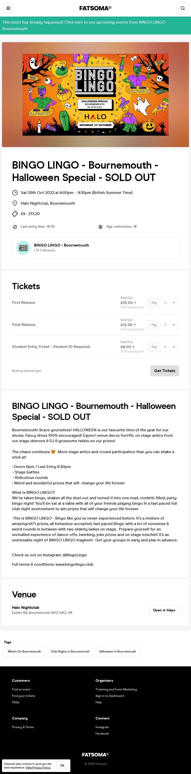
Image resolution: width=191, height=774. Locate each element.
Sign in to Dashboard (110, 696)
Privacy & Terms (23, 727)
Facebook (102, 733)
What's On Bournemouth (24, 651)
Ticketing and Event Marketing (116, 689)
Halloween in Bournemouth (117, 651)
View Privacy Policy (38, 767)
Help (99, 702)
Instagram (102, 727)
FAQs (15, 702)
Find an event (21, 689)
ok (62, 765)
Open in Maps (164, 610)
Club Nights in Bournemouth (70, 651)
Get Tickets (164, 370)
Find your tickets (23, 696)
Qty (154, 302)
